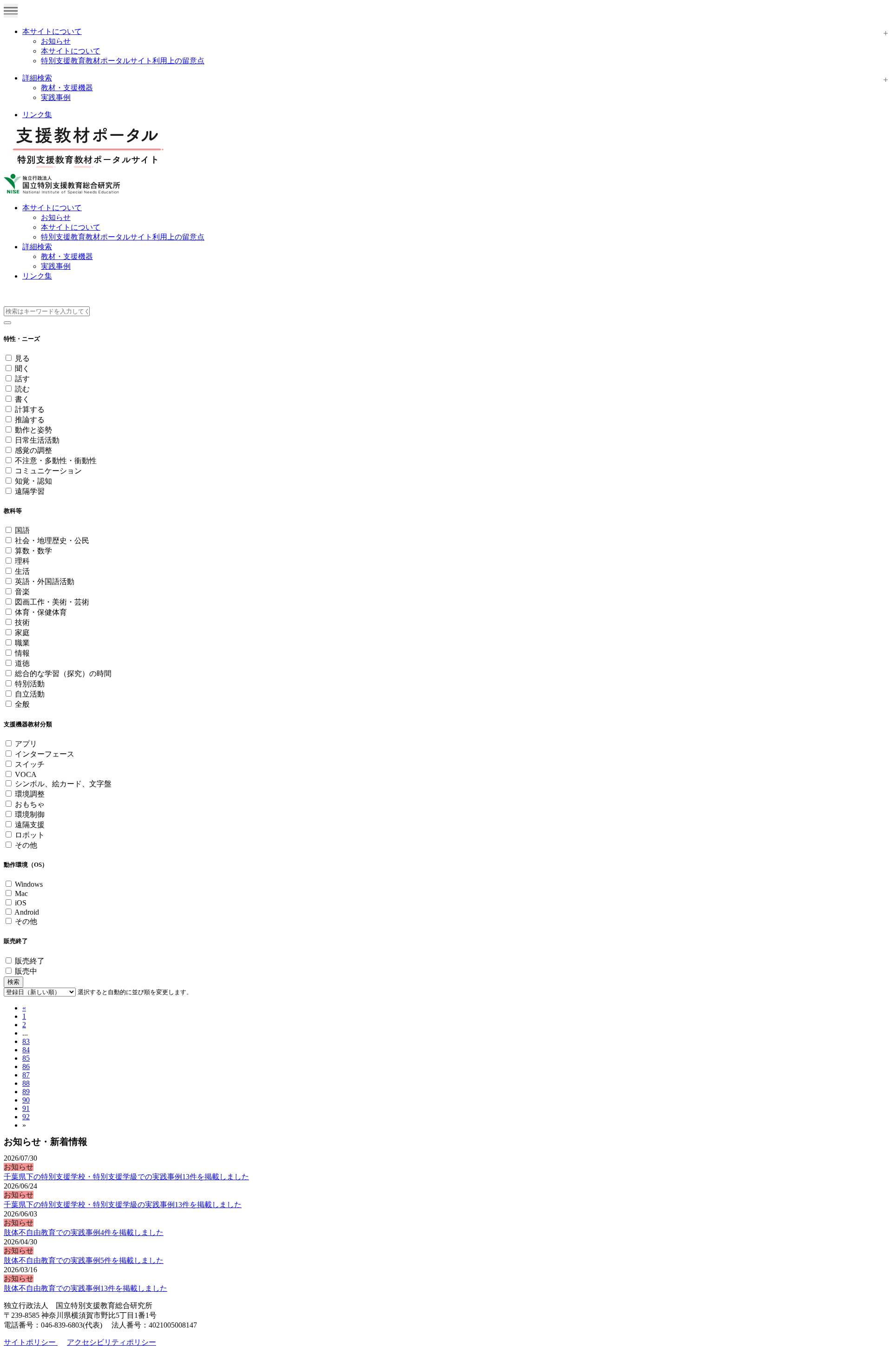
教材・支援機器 (67, 88)
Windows (29, 884)
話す (22, 379)
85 (26, 1058)
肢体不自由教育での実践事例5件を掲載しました (84, 1260)
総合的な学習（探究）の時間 (63, 674)
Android (26, 912)
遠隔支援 (30, 825)
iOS (20, 903)
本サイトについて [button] (52, 208)
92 (26, 1117)
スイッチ (30, 764)
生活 (22, 571)
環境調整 (30, 794)
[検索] (7, 322)
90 (26, 1100)
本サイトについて (52, 31)
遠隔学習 (30, 491)
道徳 (22, 663)
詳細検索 (37, 78)
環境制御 (30, 814)
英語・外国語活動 (44, 581)
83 (26, 1041)
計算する (30, 409)
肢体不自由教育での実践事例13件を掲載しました (85, 1288)
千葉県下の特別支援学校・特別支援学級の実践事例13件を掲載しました (123, 1205)
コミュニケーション (48, 471)
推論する (30, 420)
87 (26, 1075)
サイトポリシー (31, 1342)
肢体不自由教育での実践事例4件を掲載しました (84, 1232)
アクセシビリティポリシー (111, 1342)
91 (26, 1108)
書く (22, 399)
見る (22, 358)
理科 (22, 561)
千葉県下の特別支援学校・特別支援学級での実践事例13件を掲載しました (126, 1177)
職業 (22, 643)
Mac (21, 893)
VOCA (26, 774)
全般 (22, 704)
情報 (22, 653)
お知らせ (56, 41)
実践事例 (56, 97)
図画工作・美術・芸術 (52, 602)
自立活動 (30, 694)
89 (26, 1092)
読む (22, 389)
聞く (22, 368)
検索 (13, 981)
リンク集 (37, 115)
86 (26, 1066)
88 (26, 1083)
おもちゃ (30, 804)
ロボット (30, 835)
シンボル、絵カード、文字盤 (63, 784)
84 (26, 1050)
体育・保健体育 (41, 612)
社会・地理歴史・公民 (52, 541)
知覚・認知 (33, 481)
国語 (22, 530)
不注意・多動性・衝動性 (56, 461)
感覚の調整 (33, 450)
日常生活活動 (37, 440)
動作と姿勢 (33, 430)
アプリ (26, 744)
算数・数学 (33, 551)
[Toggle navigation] (11, 11)
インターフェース (44, 754)
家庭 (22, 633)
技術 (22, 622)
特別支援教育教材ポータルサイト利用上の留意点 (122, 61)
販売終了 (30, 961)
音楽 (22, 592)
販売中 (26, 971)
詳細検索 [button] (37, 247)
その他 (26, 845)
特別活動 (30, 684)
